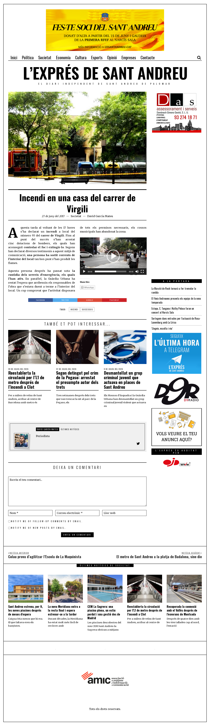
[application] (113, 256)
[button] (113, 256)
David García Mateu (100, 216)
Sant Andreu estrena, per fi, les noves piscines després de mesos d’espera (25, 610)
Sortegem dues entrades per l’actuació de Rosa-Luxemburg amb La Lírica (175, 320)
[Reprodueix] (84, 271)
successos (87, 309)
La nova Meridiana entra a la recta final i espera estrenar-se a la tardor (64, 610)
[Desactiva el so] (137, 271)
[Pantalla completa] (142, 271)
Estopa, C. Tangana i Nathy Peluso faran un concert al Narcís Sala (172, 310)
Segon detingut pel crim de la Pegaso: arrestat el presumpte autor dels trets (77, 380)
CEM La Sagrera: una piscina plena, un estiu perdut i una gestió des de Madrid (103, 612)
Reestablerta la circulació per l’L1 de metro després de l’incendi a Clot (26, 380)
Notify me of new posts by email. (38, 527)
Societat (76, 216)
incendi (74, 309)
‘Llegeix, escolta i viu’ (162, 328)
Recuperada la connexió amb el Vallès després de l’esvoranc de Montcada (182, 610)
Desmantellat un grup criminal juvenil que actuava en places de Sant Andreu (123, 380)
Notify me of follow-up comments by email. (47, 521)
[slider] (110, 271)
